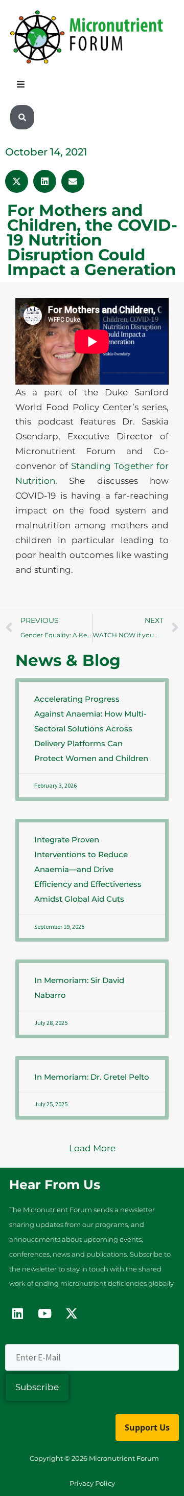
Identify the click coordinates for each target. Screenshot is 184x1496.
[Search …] (22, 117)
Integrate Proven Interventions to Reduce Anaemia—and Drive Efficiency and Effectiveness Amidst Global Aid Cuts (88, 869)
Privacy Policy (92, 1483)
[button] (16, 181)
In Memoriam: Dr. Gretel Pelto (91, 1077)
